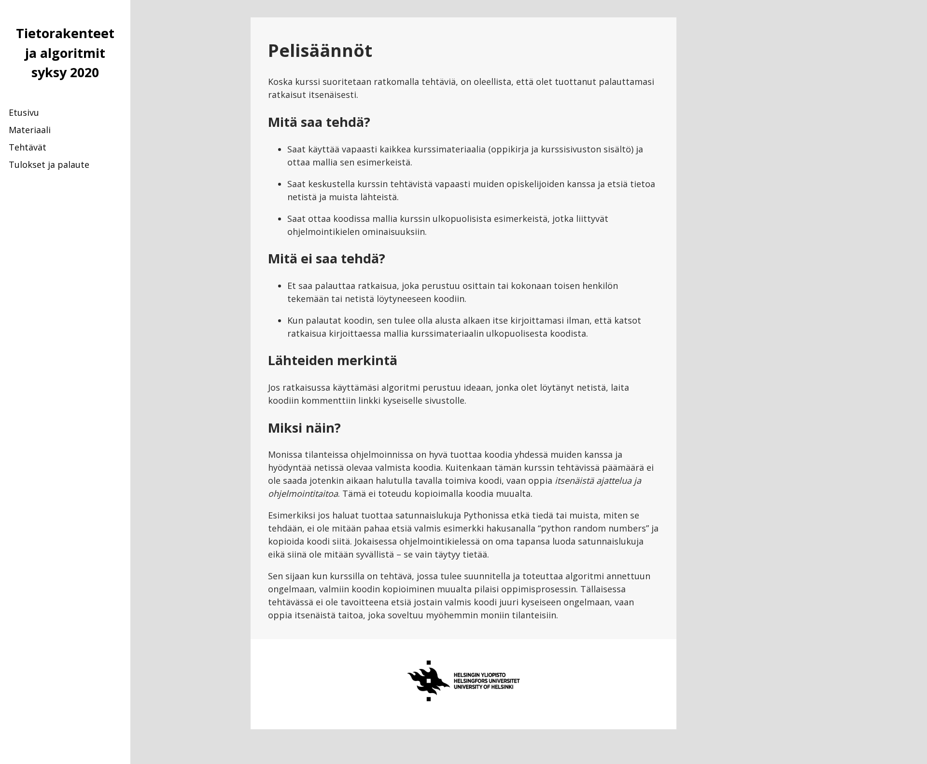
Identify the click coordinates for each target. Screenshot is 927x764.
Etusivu (24, 112)
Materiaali (30, 130)
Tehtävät (27, 147)
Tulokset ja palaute (49, 164)
